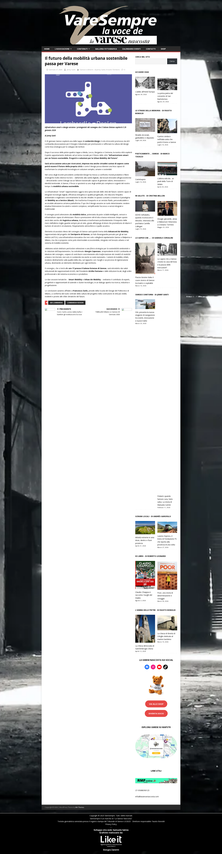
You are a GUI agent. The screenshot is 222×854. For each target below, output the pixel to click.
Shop (163, 49)
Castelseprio (140, 179)
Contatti (151, 49)
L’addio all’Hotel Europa (145, 91)
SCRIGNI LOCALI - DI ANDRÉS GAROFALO (153, 516)
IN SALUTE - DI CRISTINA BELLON (150, 195)
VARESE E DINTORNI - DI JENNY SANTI (152, 294)
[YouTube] (159, 667)
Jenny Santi (71, 69)
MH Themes (79, 807)
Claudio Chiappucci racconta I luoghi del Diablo (143, 595)
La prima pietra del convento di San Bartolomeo (165, 96)
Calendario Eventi (131, 49)
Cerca (172, 61)
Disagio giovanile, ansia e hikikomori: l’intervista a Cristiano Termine (167, 222)
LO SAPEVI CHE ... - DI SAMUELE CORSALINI (154, 238)
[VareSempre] (111, 45)
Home (47, 49)
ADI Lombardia (56, 303)
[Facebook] (147, 667)
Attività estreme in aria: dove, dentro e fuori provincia (144, 540)
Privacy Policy (111, 824)
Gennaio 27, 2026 (55, 69)
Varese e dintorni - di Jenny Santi (92, 69)
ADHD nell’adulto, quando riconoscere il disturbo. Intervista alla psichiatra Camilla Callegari (144, 221)
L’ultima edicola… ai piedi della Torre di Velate (165, 181)
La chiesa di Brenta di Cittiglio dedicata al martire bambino (166, 636)
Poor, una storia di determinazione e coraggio (165, 596)
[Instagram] (153, 667)
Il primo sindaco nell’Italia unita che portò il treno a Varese (166, 139)
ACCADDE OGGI (142, 72)
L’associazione (62, 49)
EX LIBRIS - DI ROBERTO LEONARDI (150, 556)
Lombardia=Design (75, 303)
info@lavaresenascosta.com (147, 796)
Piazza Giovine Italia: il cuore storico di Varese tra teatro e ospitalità (144, 280)
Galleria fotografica (106, 49)
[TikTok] (165, 667)
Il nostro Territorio (113, 69)
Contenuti (82, 49)
